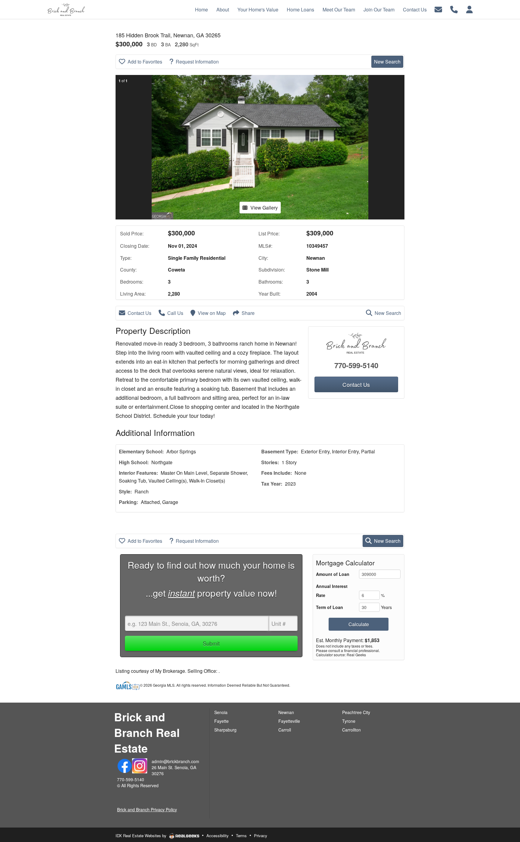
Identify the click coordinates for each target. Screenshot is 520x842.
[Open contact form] (438, 8)
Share (248, 312)
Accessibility (217, 835)
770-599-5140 (356, 365)
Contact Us (139, 312)
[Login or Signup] (469, 8)
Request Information (197, 61)
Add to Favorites (145, 61)
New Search (387, 61)
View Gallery (264, 207)
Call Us (175, 312)
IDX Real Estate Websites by (142, 835)
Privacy (260, 835)
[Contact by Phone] (454, 8)
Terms (241, 835)
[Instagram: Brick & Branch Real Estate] (139, 765)
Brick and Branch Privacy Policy (147, 809)
